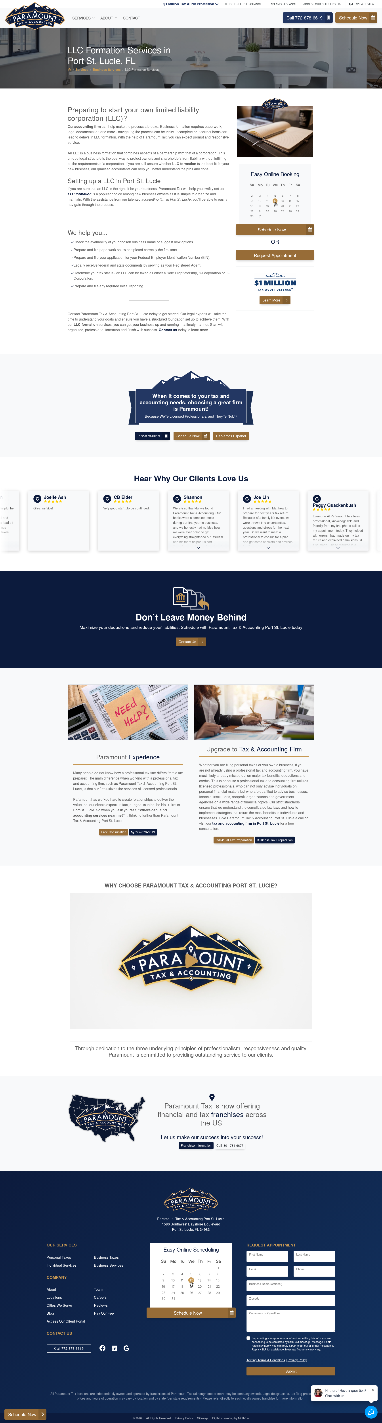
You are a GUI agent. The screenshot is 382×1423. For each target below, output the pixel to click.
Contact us (168, 329)
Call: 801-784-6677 (229, 1145)
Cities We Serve (59, 1305)
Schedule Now (353, 17)
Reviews (101, 1305)
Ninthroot (244, 1418)
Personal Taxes (59, 1257)
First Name (256, 1254)
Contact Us (187, 641)
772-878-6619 (149, 435)
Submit (290, 1371)
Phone (300, 1269)
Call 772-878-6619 (304, 17)
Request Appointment (275, 255)
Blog (50, 1313)
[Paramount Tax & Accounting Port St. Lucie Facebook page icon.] (102, 1348)
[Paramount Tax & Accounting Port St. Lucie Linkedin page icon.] (114, 1348)
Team (98, 1289)
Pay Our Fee (104, 1313)
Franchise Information (196, 1145)
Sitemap (202, 1418)
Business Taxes (106, 1257)
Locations (54, 1297)
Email (252, 1269)
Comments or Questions (264, 1313)
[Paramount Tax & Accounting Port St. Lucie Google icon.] (126, 1348)
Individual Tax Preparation (234, 840)
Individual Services (61, 1265)
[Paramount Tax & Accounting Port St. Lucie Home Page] (69, 69)
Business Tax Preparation (275, 840)
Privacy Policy (184, 1418)
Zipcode (254, 1298)
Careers (100, 1297)
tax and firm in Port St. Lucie (246, 823)
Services (81, 18)
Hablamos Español (282, 4)
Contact (131, 18)
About (106, 18)
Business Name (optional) (265, 1284)
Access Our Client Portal (322, 4)
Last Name (303, 1254)
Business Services (107, 69)
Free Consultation (113, 832)
